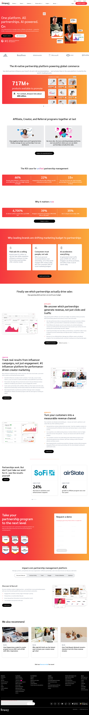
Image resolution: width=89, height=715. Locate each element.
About (82, 675)
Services (16, 692)
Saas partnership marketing (20, 689)
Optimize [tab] (70, 575)
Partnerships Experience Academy (54, 680)
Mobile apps (33, 681)
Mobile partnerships (18, 688)
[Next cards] (87, 481)
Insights (49, 675)
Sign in (73, 3)
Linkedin (51, 703)
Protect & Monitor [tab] (59, 575)
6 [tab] (49, 105)
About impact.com (84, 677)
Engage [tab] (49, 575)
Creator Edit (17, 680)
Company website (60, 545)
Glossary (49, 688)
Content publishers (34, 683)
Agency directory (68, 678)
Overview (32, 677)
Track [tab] (42, 575)
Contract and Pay (4, 683)
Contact (79, 1)
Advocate (2, 680)
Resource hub (44, 664)
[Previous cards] (1, 481)
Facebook (58, 703)
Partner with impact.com (70, 675)
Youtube (62, 703)
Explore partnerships (44, 276)
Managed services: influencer (20, 681)
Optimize (2, 689)
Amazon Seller (18, 685)
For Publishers (34, 675)
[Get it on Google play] (83, 703)
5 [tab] (47, 105)
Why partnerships (84, 678)
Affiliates (32, 678)
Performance (3, 677)
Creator (2, 678)
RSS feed (69, 703)
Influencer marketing (19, 678)
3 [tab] (43, 105)
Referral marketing (18, 683)
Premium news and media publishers (37, 685)
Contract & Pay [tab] (33, 575)
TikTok (66, 703)
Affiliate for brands (51, 342)
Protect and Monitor (4, 688)
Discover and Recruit (4, 681)
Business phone (60, 536)
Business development (19, 686)
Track (2, 685)
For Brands (17, 675)
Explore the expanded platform (44, 153)
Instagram (55, 703)
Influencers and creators (35, 680)
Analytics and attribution (19, 691)
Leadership (83, 683)
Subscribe (31, 703)
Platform (3, 675)
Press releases (50, 677)
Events (49, 683)
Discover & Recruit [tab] (20, 575)
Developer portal (68, 685)
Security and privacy (84, 689)
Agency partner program (69, 677)
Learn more (7, 398)
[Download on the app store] (75, 703)
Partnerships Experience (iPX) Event (54, 685)
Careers (82, 681)
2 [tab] (41, 105)
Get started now (21, 35)
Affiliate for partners (63, 343)
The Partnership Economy (52, 681)
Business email (60, 531)
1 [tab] (40, 105)
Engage (2, 686)
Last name (74, 526)
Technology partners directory (70, 681)
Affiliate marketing (18, 677)
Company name (60, 540)
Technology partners (68, 680)
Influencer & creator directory (53, 686)
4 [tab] (45, 105)
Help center (83, 688)
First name (59, 526)
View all (6, 479)
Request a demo (81, 3)
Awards (82, 685)
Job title (73, 531)
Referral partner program (69, 683)
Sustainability (83, 686)
